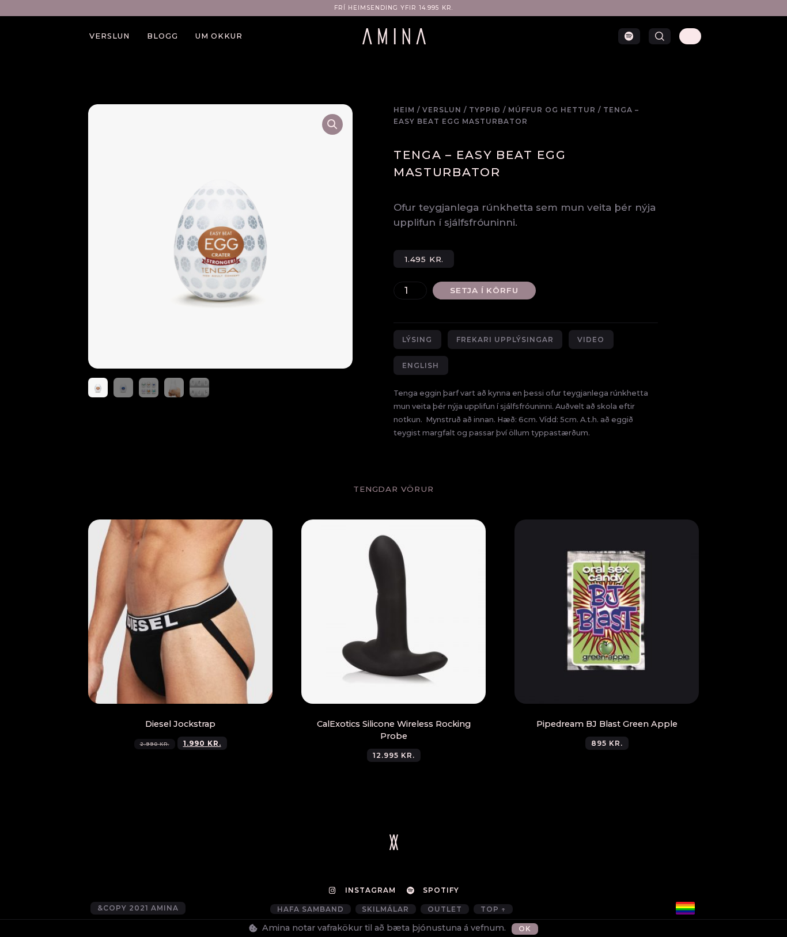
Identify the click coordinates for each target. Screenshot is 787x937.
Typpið (485, 109)
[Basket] (690, 36)
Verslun (109, 36)
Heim (404, 109)
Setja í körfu (484, 290)
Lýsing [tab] (417, 339)
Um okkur (219, 36)
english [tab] (420, 365)
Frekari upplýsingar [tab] (505, 339)
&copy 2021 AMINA (138, 908)
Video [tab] (590, 339)
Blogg (162, 36)
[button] (660, 36)
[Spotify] (629, 36)
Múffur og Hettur (552, 109)
